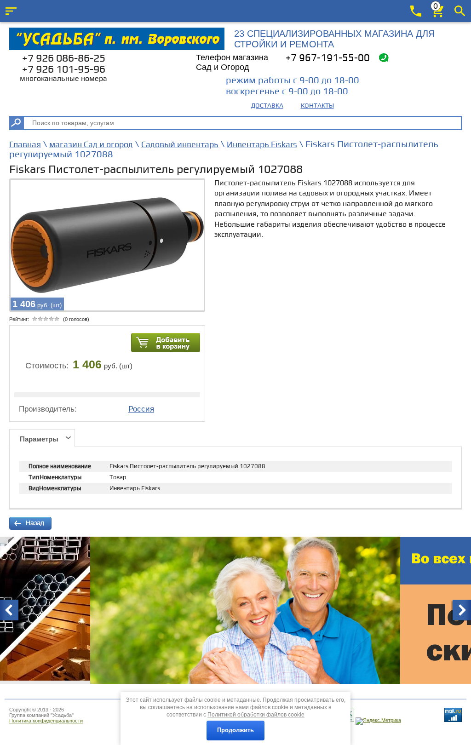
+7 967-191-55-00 (328, 58)
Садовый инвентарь (179, 144)
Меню (11, 11)
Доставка (267, 105)
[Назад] (30, 523)
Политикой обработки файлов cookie (255, 714)
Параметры (39, 439)
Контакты (317, 105)
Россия (141, 409)
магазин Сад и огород (91, 144)
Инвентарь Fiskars (262, 144)
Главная (25, 144)
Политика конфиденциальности (46, 720)
